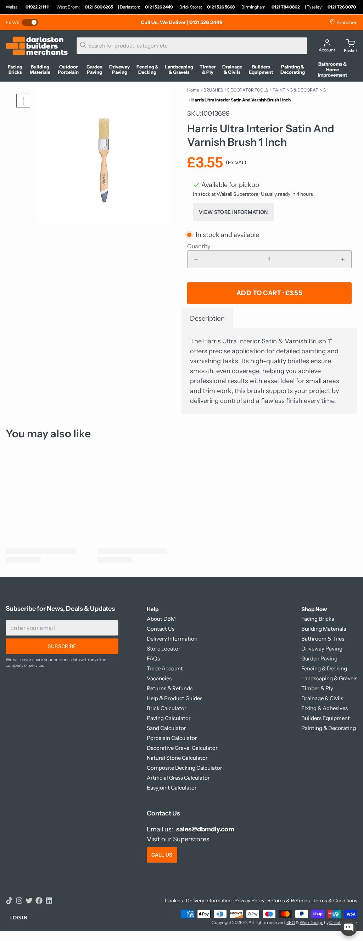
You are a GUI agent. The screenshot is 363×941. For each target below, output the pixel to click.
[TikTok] (9, 900)
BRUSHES (213, 90)
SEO (290, 922)
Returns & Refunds (169, 688)
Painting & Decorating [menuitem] (292, 69)
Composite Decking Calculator (184, 767)
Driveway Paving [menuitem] (119, 69)
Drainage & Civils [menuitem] (232, 69)
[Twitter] (29, 900)
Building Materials (323, 628)
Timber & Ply (317, 688)
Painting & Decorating (328, 728)
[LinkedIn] (48, 900)
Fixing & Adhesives (324, 708)
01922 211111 (38, 7)
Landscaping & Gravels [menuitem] (179, 69)
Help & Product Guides (174, 698)
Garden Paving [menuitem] (94, 69)
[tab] (207, 318)
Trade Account (165, 668)
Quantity (198, 246)
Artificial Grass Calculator (178, 777)
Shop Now (314, 609)
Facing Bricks (317, 618)
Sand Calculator (166, 728)
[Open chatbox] (348, 927)
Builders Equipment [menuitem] (261, 69)
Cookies (174, 900)
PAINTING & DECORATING (299, 90)
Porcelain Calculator (172, 738)
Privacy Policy (249, 900)
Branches (346, 22)
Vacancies (159, 678)
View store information (233, 212)
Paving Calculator (169, 718)
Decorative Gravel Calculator (182, 748)
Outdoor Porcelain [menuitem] (68, 69)
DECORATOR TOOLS (247, 90)
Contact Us (160, 628)
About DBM (161, 618)
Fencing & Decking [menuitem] (147, 69)
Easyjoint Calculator (172, 787)
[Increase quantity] (342, 259)
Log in (18, 917)
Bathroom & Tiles (322, 638)
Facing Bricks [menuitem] (15, 69)
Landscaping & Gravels (329, 678)
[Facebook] (39, 900)
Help (152, 609)
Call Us (161, 855)
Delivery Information (172, 638)
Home (193, 90)
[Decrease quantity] (196, 259)
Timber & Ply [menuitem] (208, 69)
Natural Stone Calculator (177, 757)
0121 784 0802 (286, 7)
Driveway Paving (321, 648)
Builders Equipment (325, 718)
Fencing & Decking (324, 668)
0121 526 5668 (221, 7)
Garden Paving (319, 658)
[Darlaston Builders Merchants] (37, 46)
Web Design (311, 922)
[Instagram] (19, 900)
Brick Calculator (166, 708)
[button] (269, 293)
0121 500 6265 (99, 7)
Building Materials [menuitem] (40, 69)
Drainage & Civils (322, 698)
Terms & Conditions (335, 900)
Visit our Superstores (178, 839)
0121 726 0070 (342, 7)
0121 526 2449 (159, 7)
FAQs (153, 658)
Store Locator (163, 648)
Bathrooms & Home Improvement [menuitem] (332, 69)
